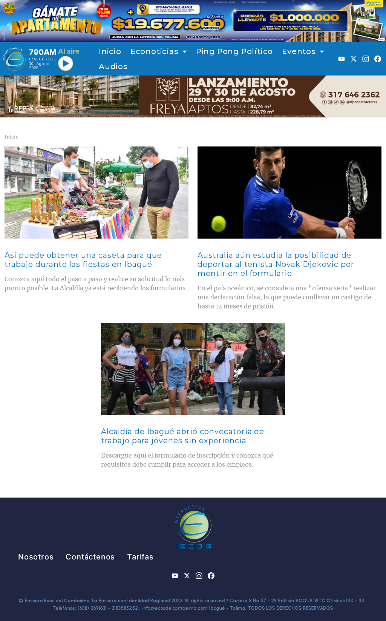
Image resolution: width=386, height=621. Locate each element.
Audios (113, 66)
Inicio (110, 51)
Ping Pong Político (234, 51)
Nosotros (36, 556)
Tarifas (140, 556)
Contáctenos (90, 556)
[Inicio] (14, 59)
